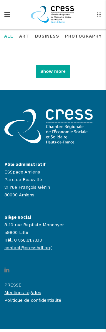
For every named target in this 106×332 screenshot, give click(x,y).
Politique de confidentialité (32, 300)
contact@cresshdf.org (28, 247)
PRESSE (12, 285)
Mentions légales (22, 292)
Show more (53, 71)
